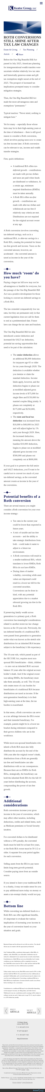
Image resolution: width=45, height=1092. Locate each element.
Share (20, 54)
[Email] (19, 67)
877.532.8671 (23, 1031)
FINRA (23, 1069)
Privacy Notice (16, 1082)
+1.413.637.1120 (23, 1035)
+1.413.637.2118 (23, 1027)
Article (6, 54)
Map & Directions (22, 1039)
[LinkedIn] (19, 64)
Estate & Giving (10, 49)
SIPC (27, 1069)
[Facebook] (19, 58)
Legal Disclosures (27, 1082)
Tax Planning (28, 49)
